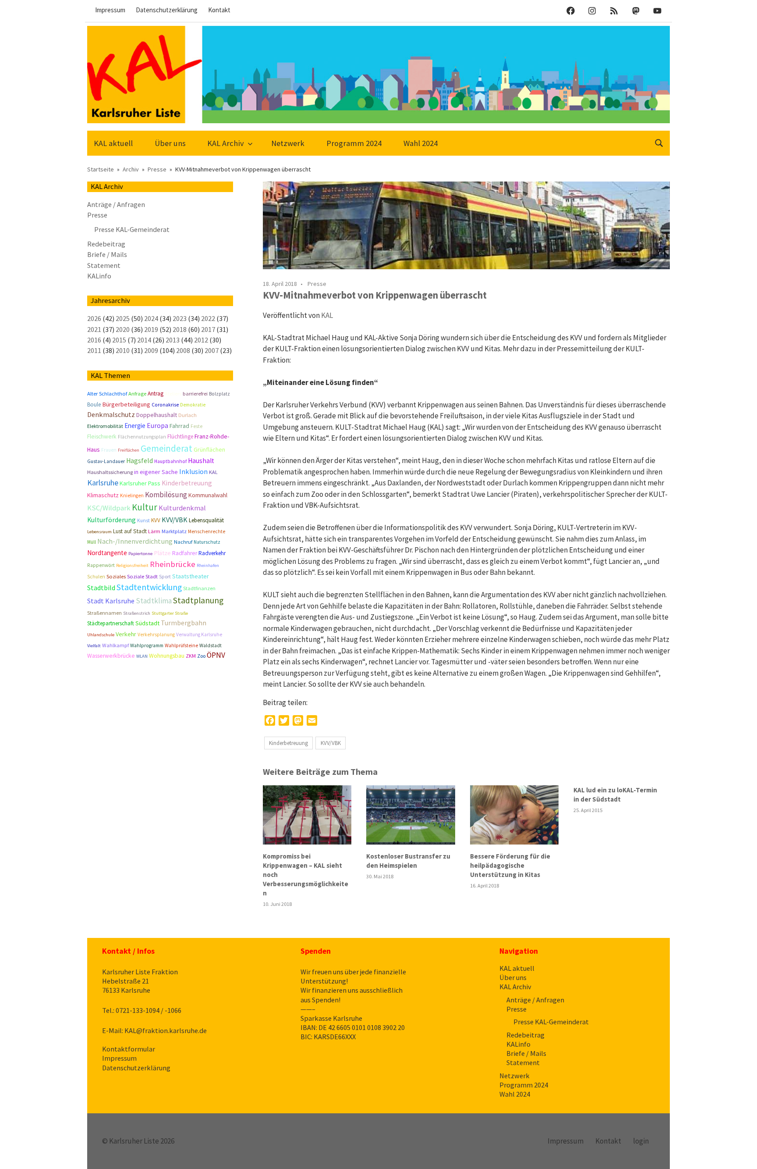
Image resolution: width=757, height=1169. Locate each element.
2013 (173, 339)
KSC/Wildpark (109, 508)
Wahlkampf (115, 645)
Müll (91, 542)
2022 (208, 318)
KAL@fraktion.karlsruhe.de (165, 1030)
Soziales (116, 576)
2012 (201, 339)
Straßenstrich (136, 613)
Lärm (154, 531)
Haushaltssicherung (110, 472)
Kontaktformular (128, 1048)
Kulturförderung (111, 520)
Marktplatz (174, 531)
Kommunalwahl (207, 495)
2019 (151, 329)
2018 (180, 329)
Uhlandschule (100, 635)
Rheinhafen (208, 565)
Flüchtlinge (180, 436)
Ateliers (173, 393)
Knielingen (132, 495)
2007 (212, 350)
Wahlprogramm (146, 645)
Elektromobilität (105, 426)
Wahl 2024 (420, 143)
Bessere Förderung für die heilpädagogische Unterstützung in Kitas (510, 865)
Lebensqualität (206, 520)
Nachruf (183, 541)
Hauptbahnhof (170, 461)
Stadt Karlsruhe (110, 600)
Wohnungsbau (166, 655)
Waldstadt (210, 645)
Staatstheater (190, 576)
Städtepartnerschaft (110, 623)
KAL (327, 315)
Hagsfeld (139, 460)
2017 (208, 329)
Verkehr (126, 634)
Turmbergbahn (183, 622)
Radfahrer (184, 553)
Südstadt (147, 623)
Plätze (162, 553)
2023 (180, 318)
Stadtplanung (198, 600)
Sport (165, 576)
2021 (94, 329)
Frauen (109, 450)
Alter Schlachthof (107, 393)
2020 (123, 329)
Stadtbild (101, 587)
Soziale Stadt (142, 576)
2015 (119, 339)
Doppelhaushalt (156, 415)
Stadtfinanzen (199, 588)
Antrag (155, 393)
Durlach (187, 415)
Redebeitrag (106, 243)
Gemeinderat (166, 448)
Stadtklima (154, 601)
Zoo (201, 655)
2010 (123, 350)
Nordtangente (107, 553)
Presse (317, 284)
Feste (196, 426)
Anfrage (137, 393)
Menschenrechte (206, 531)
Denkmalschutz (111, 414)
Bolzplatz (219, 394)
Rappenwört (101, 565)
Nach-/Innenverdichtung (135, 541)
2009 (151, 350)
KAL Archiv (225, 143)
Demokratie (192, 405)
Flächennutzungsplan (142, 437)
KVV (155, 520)
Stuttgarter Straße (170, 613)
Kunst (143, 520)
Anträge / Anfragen (116, 204)
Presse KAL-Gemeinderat (132, 229)
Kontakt (219, 10)
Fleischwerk (102, 436)
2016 (94, 339)
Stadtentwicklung (149, 587)
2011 (94, 350)
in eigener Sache (156, 472)
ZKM (191, 655)
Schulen (96, 577)
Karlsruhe (102, 483)
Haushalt (201, 460)
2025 (123, 318)
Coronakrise (165, 405)
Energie (134, 425)
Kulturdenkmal (182, 508)
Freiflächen (128, 450)
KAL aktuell (113, 143)
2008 (183, 350)
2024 (151, 318)
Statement (103, 265)
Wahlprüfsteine (181, 645)
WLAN (142, 656)
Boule (94, 404)
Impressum (110, 10)
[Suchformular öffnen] (659, 142)
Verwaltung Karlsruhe (199, 634)
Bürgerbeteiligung (126, 404)
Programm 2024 (354, 143)
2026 (94, 318)
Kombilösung (166, 494)
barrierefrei (195, 393)
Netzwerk (287, 143)
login (641, 1141)
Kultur (144, 507)
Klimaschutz (103, 495)
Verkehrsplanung (156, 634)
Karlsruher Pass (140, 483)
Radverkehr (212, 553)
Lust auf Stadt (130, 531)
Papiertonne (140, 553)
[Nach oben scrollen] (741, 1153)
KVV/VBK (331, 743)
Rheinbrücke (172, 564)
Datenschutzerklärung (167, 10)
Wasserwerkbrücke (111, 655)
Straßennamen (104, 612)
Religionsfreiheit (132, 565)
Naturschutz (207, 542)
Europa (157, 425)
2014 (144, 339)
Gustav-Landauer (106, 461)
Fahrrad (179, 426)
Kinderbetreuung (288, 743)
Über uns (170, 143)
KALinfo (99, 275)
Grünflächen (209, 449)
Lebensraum (99, 532)
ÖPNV (216, 655)
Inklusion (193, 471)
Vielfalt (94, 646)
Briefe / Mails (107, 254)
